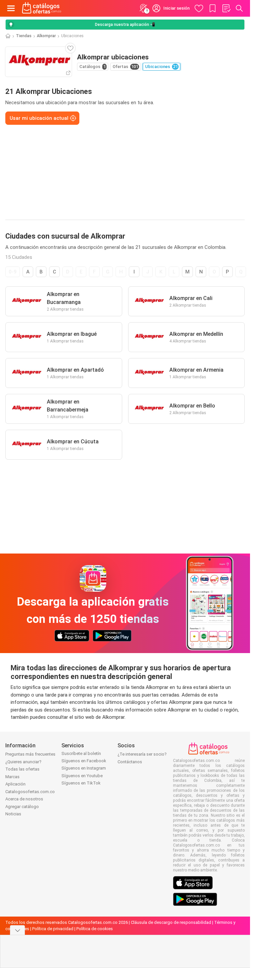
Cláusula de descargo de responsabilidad (171, 922)
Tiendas (24, 36)
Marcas (12, 776)
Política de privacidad (52, 928)
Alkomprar (46, 36)
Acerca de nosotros (24, 798)
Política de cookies (94, 928)
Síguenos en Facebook (83, 760)
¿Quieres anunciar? (23, 761)
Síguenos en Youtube (82, 775)
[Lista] (226, 8)
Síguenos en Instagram (83, 768)
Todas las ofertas (22, 769)
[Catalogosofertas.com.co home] (41, 8)
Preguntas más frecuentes (30, 754)
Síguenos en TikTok (81, 783)
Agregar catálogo (22, 806)
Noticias (13, 813)
